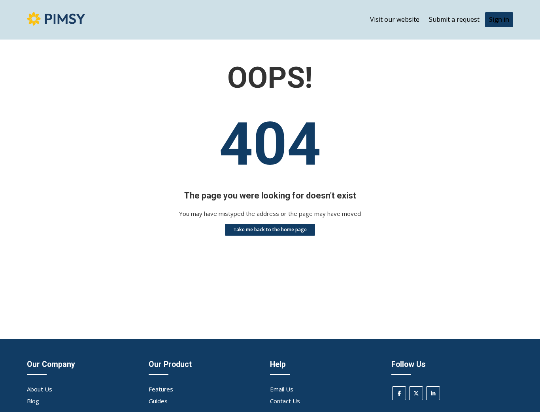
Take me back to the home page (270, 229)
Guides (158, 401)
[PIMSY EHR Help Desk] (56, 23)
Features (161, 389)
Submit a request (454, 19)
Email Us (281, 389)
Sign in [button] (499, 19)
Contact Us (285, 401)
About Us (39, 389)
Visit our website (394, 19)
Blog (33, 401)
